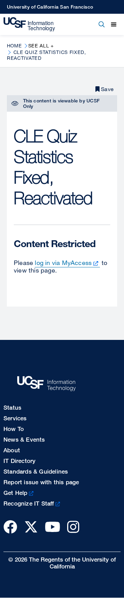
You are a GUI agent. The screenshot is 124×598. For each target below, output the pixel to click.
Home (14, 45)
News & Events (24, 439)
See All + (41, 45)
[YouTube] (52, 526)
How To (13, 428)
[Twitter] (31, 526)
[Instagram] (73, 526)
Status (12, 407)
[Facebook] (10, 526)
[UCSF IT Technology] (29, 24)
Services (15, 418)
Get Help (15, 492)
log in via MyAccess (63, 262)
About (11, 450)
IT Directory (19, 460)
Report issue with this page (41, 482)
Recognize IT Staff (28, 503)
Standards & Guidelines (35, 471)
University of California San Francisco (50, 7)
